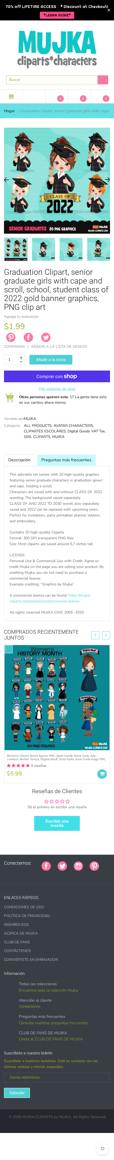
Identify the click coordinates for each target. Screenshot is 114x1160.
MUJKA (30, 418)
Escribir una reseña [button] (57, 823)
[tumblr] (32, 874)
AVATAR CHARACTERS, (74, 425)
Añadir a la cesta (51, 359)
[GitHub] (6, 874)
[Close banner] (108, 10)
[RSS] (12, 874)
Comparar (14, 346)
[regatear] (39, 874)
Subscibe (17, 1093)
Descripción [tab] (19, 460)
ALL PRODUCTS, (38, 425)
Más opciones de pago (57, 388)
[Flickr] (19, 874)
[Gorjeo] (62, 865)
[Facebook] (28, 337)
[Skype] (59, 874)
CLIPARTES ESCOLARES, (45, 431)
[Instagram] (78, 865)
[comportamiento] (72, 874)
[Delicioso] (52, 874)
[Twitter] (46, 337)
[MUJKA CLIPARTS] (57, 47)
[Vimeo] (45, 874)
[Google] (106, 863)
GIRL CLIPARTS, (37, 436)
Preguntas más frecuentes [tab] (66, 460)
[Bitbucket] (26, 874)
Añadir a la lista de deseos (59, 346)
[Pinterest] (94, 865)
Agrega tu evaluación (21, 316)
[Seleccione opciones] (102, 774)
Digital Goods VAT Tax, (87, 431)
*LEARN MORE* (57, 15)
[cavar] (65, 874)
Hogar (9, 111)
